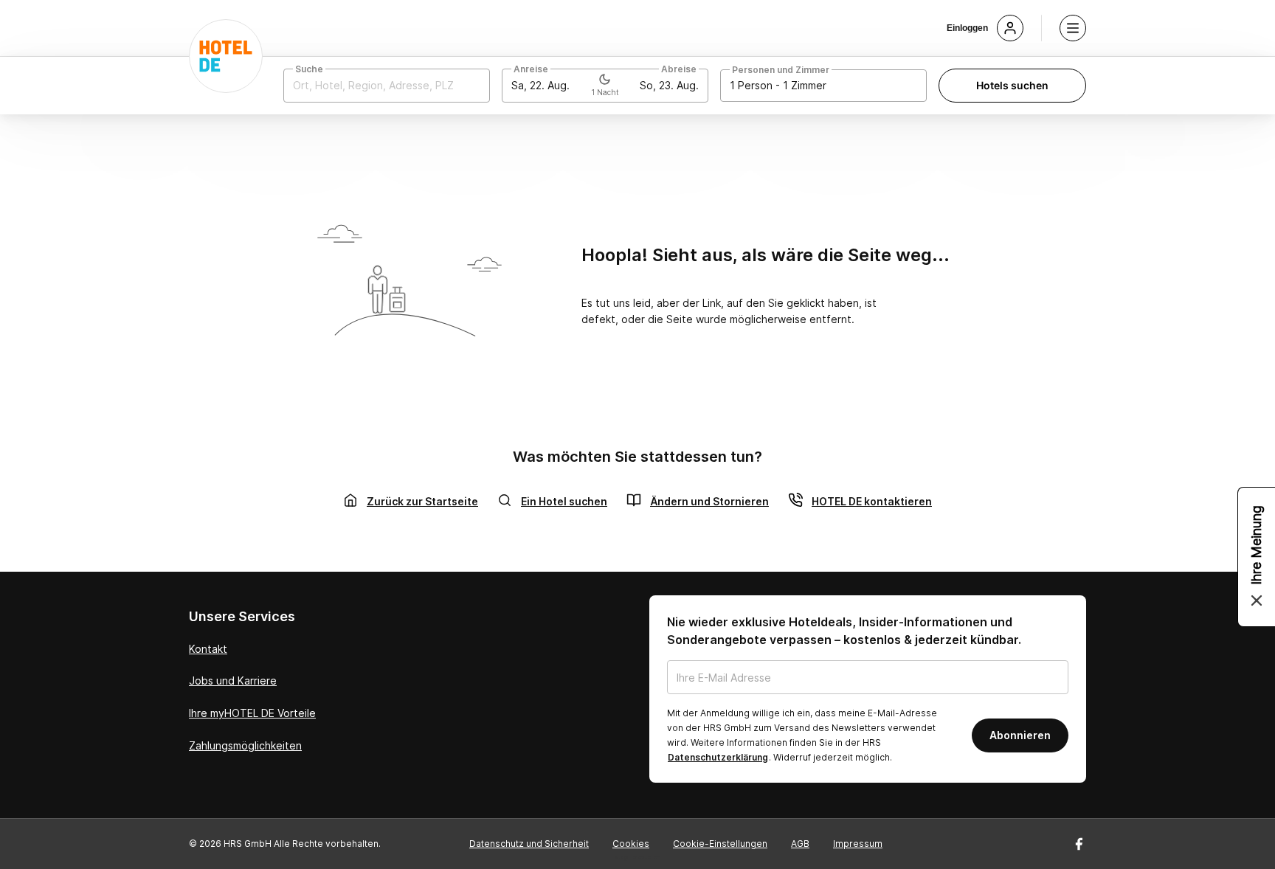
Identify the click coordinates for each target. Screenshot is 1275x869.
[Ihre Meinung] (1256, 557)
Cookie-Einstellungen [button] (720, 843)
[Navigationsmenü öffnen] (1073, 28)
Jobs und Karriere (233, 680)
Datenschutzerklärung (718, 757)
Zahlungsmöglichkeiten (245, 745)
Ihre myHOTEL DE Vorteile (252, 713)
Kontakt (208, 649)
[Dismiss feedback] (1256, 600)
